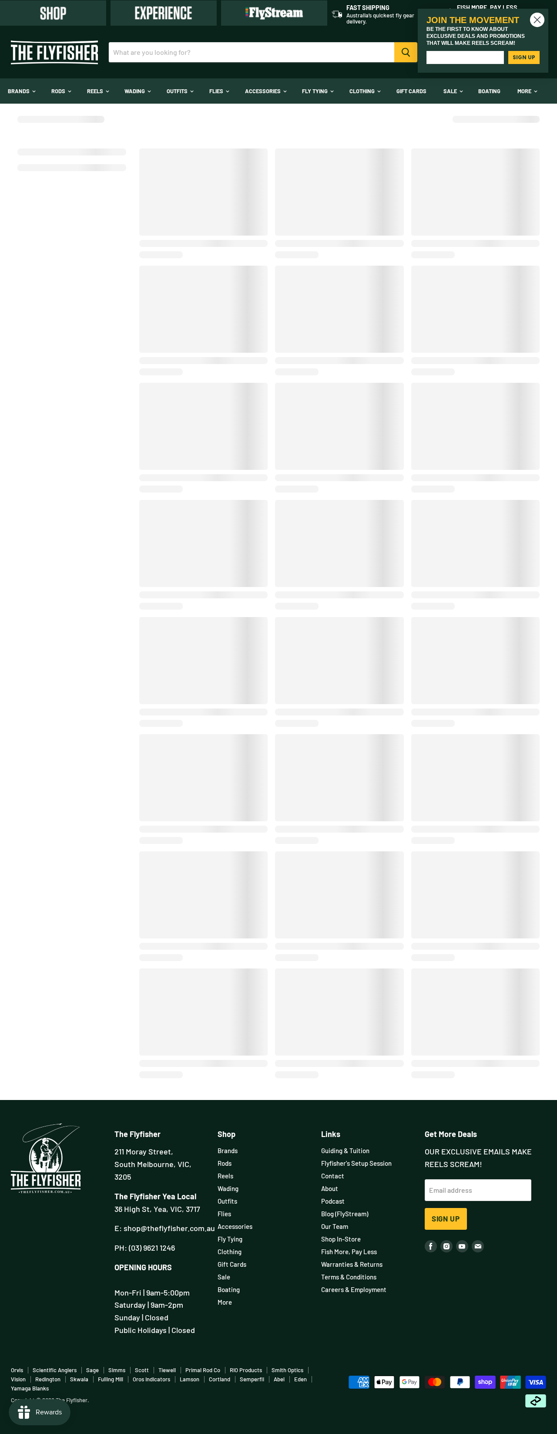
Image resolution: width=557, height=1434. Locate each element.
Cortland (219, 1379)
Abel (279, 1379)
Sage (92, 1370)
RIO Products (246, 1370)
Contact (332, 1176)
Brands (19, 91)
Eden (300, 1379)
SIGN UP (524, 57)
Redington (47, 1379)
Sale (450, 91)
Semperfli (252, 1379)
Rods (59, 91)
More (525, 91)
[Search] (405, 52)
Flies (217, 91)
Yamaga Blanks (30, 1388)
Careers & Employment (353, 1289)
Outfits (178, 91)
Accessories (263, 91)
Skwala (79, 1379)
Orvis (17, 1370)
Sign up (446, 1218)
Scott (142, 1370)
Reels (95, 91)
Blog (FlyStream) (344, 1214)
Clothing (362, 91)
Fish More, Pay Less (349, 1251)
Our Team (334, 1226)
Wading (135, 91)
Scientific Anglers (55, 1370)
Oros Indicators (151, 1379)
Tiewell (167, 1370)
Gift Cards (411, 91)
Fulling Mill (110, 1379)
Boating (489, 91)
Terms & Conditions (348, 1277)
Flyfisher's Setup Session (356, 1163)
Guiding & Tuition (345, 1150)
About (329, 1188)
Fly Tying (315, 91)
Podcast (333, 1201)
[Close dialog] (537, 19)
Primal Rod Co (202, 1370)
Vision (18, 1379)
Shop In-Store (341, 1239)
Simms (116, 1370)
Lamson (189, 1379)
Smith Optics (287, 1370)
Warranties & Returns (352, 1264)
